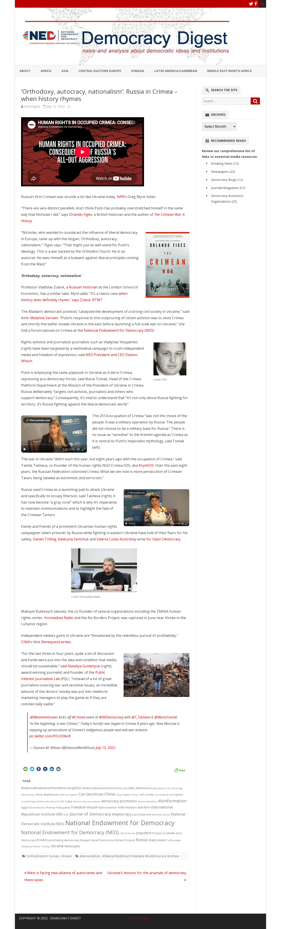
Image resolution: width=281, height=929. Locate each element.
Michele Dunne (161, 814)
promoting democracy (64, 840)
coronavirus (161, 794)
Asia (64, 71)
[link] (112, 495)
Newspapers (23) (223, 171)
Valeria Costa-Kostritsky (116, 539)
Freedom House (84, 807)
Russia (142, 839)
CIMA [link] (25, 641)
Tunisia (45, 846)
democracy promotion (119, 801)
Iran (66, 814)
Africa (46, 71)
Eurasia (137, 71)
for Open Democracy (163, 539)
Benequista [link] (51, 641)
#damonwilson (90, 856)
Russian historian (83, 287)
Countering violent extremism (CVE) (42, 801)
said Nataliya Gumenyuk (80, 666)
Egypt (24, 807)
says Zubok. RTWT (87, 299)
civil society (146, 794)
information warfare (134, 807)
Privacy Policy (140, 918)
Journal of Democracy (90, 814)
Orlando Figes (80, 214)
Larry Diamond (141, 814)
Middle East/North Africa (229, 71)
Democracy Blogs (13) (227, 180)
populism (143, 832)
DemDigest (32, 106)
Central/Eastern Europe (100, 71)
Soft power (174, 840)
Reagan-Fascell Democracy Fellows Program (107, 840)
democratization (147, 801)
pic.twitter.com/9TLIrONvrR (49, 736)
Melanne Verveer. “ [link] (45, 317)
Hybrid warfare (107, 807)
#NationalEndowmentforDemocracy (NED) (109, 788)
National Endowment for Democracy (120, 822)
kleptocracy (121, 814)
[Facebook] (255, 4)
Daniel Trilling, (45, 539)
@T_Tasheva (140, 717)
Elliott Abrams (37, 807)
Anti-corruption (69, 794)
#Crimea (78, 717)
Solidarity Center (31, 846)
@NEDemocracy (111, 717)
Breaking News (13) (225, 163)
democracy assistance (87, 801)
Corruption (176, 794)
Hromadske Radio (58, 617)
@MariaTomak (165, 717)
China (109, 794)
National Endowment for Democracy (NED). (119, 330)
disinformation (172, 800)
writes (66, 641)
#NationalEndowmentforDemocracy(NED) (51, 788)
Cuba (68, 801)
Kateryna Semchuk (74, 539)
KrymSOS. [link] (147, 465)
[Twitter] (251, 4)
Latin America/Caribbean (175, 71)
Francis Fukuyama (58, 807)
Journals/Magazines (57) (228, 188)
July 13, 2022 (105, 747)
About (25, 71)
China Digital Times (127, 794)
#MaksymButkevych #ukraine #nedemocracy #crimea (140, 856)
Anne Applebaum (47, 794)
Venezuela (72, 846)
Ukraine (57, 846)
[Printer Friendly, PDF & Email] (179, 769)
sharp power (157, 840)
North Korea (128, 833)
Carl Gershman (91, 794)
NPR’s (122, 196)
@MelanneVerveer (44, 717)
